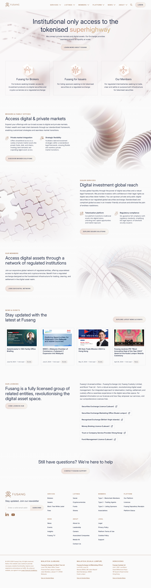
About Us (76, 523)
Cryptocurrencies (79, 502)
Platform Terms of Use (106, 531)
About (75, 519)
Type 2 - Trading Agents (107, 502)
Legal (100, 519)
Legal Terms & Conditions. (29, 570)
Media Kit (76, 539)
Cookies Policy (103, 535)
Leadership (77, 527)
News (49, 519)
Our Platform (128, 498)
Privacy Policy (103, 527)
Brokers (50, 498)
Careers (75, 531)
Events (49, 527)
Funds (75, 506)
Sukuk (75, 498)
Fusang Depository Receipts (134, 506)
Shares (75, 510)
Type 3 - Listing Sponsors (107, 506)
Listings (76, 494)
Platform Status (129, 510)
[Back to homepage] (15, 494)
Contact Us (77, 544)
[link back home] (12, 5)
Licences (127, 502)
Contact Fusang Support (75, 471)
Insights (50, 531)
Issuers (50, 502)
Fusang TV (51, 535)
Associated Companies (81, 535)
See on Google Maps (47, 578)
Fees (49, 510)
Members (102, 494)
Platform (128, 494)
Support (101, 539)
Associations (102, 510)
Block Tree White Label (55, 506)
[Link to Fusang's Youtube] (13, 514)
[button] (55, 5)
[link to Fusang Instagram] (7, 514)
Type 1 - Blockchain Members (109, 498)
